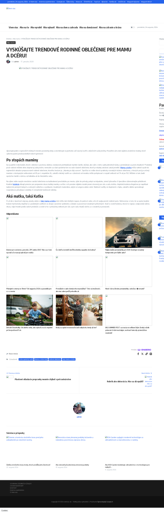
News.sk (79, 2)
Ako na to (24, 27)
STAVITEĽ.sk (88, 2)
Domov (9, 39)
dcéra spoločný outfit (26, 359)
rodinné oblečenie (55, 359)
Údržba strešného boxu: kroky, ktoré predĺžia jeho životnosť (28, 465)
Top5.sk (97, 2)
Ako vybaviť (49, 27)
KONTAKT (13, 488)
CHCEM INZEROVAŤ (16, 486)
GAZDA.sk (121, 2)
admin (16, 62)
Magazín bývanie (133, 2)
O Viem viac (33, 2)
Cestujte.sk (61, 2)
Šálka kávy (70, 2)
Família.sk (112, 2)
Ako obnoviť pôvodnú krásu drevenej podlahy (72, 465)
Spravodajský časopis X (105, 502)
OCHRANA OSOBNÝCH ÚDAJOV (20, 484)
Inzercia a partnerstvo (47, 2)
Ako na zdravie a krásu (110, 27)
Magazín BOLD (146, 2)
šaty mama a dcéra (68, 359)
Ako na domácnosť (88, 27)
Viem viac (13, 27)
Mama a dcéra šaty (41, 359)
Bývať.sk (105, 2)
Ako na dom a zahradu (67, 27)
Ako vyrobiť (36, 27)
